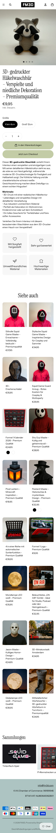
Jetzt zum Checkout (28, 154)
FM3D (22, 823)
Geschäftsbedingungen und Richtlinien (28, 829)
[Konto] (45, 4)
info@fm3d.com (46, 785)
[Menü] (3, 4)
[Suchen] (10, 4)
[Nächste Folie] (50, 759)
